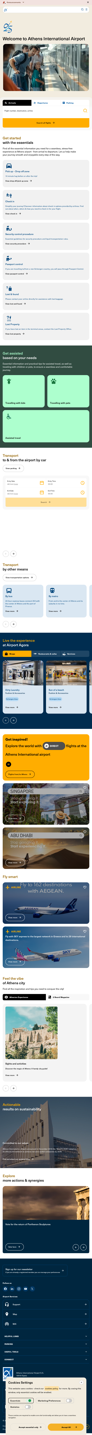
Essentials (15, 1400)
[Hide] (88, 2)
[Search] (82, 9)
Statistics (14, 1406)
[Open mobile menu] (86, 9)
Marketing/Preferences (49, 1400)
